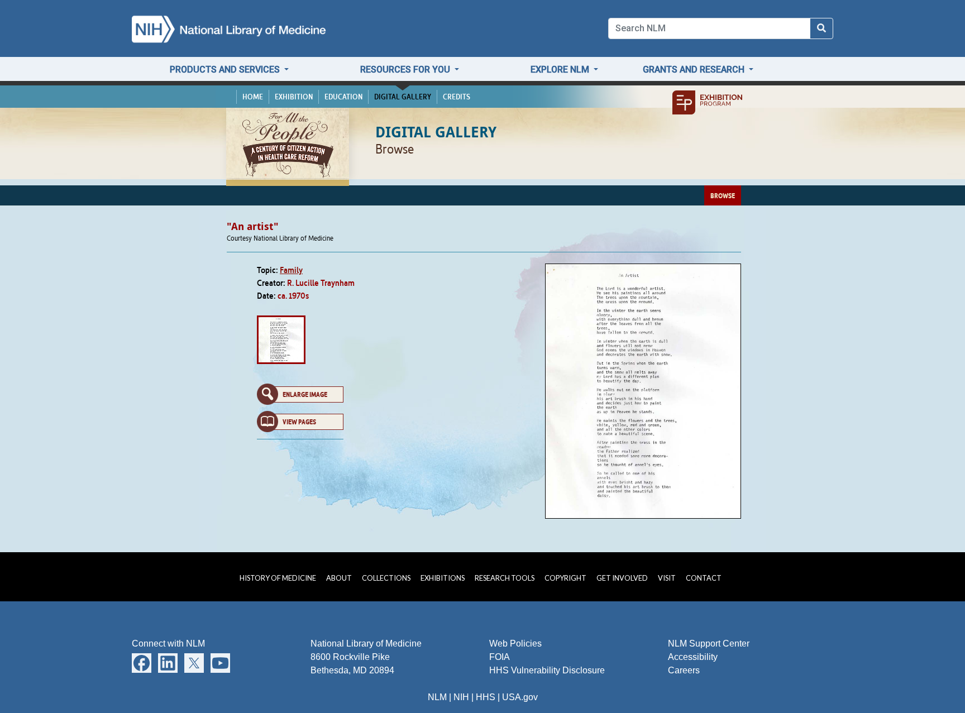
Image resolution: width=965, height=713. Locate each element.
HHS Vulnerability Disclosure (547, 670)
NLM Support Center (708, 643)
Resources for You (406, 69)
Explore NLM (561, 69)
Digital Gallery (402, 96)
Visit (667, 577)
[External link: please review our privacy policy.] (141, 662)
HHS (485, 697)
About (339, 577)
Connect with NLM (168, 643)
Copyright (565, 577)
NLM (437, 697)
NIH (461, 697)
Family (291, 270)
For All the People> (287, 144)
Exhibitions (443, 577)
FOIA (499, 657)
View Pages (299, 421)
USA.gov (520, 697)
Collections (386, 577)
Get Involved (622, 577)
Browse (722, 195)
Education (343, 96)
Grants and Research (695, 69)
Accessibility (693, 657)
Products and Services (226, 69)
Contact (704, 577)
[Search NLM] (821, 28)
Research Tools (504, 577)
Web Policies (515, 643)
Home (252, 96)
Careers (684, 670)
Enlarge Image (305, 394)
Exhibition (294, 96)
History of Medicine (278, 577)
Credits (456, 96)
